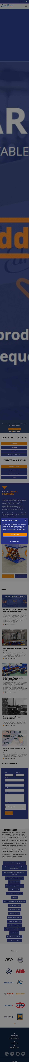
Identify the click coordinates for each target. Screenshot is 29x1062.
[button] (14, 541)
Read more (4, 531)
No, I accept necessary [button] (15, 537)
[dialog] (14, 531)
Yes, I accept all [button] (15, 534)
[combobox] (26, 520)
